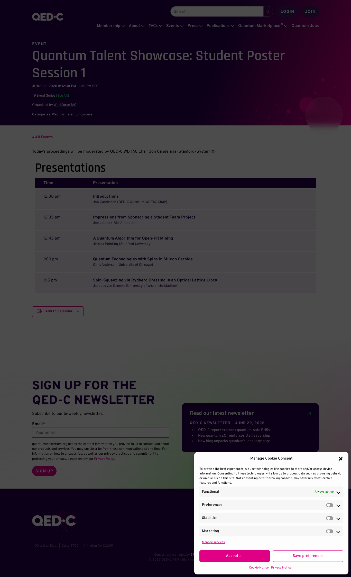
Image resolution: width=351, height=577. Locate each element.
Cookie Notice (259, 568)
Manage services (213, 542)
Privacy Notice (281, 568)
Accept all (235, 556)
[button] (340, 458)
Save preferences (308, 556)
